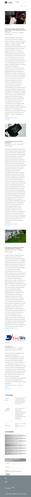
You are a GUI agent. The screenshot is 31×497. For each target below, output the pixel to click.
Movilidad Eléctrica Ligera (11, 118)
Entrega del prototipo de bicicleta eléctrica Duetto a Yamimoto (14, 248)
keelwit (8, 32)
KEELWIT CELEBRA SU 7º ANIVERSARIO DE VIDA (20, 425)
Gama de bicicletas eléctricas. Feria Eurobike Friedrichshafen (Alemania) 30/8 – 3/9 (15, 30)
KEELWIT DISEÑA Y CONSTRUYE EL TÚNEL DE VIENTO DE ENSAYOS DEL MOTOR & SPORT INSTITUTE (20, 401)
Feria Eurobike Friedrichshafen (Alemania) (13, 142)
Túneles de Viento (17, 350)
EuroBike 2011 (9, 346)
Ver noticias (22, 435)
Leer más (7, 119)
